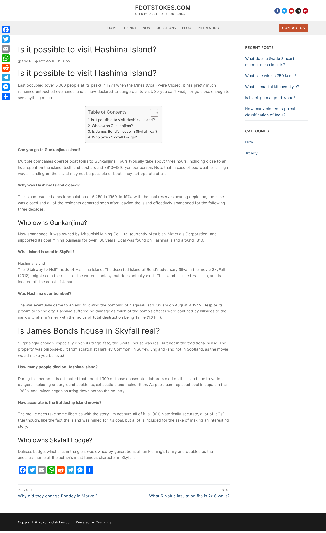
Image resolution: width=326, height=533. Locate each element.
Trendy (251, 153)
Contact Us (293, 28)
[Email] (6, 48)
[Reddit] (6, 68)
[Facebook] (277, 11)
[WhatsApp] (6, 58)
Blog (65, 61)
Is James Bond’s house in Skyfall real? (124, 131)
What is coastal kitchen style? (272, 86)
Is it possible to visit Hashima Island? (123, 119)
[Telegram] (6, 77)
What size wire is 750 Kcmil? (270, 75)
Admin (26, 61)
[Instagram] (298, 11)
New (249, 142)
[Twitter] (284, 11)
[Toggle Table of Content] (152, 113)
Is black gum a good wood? (270, 97)
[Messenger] (6, 87)
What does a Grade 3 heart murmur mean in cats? (269, 61)
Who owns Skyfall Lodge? (114, 137)
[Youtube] (291, 11)
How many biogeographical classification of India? (270, 111)
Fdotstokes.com (163, 7)
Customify (103, 522)
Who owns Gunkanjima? (112, 125)
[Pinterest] (305, 11)
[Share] (6, 96)
